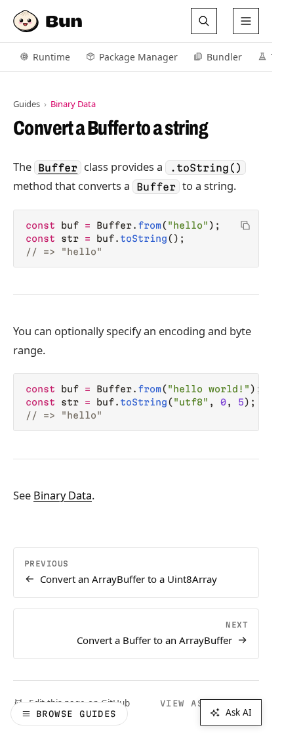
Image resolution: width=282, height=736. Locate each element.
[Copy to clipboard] (245, 225)
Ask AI (239, 712)
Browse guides (76, 713)
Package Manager (138, 57)
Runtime (51, 57)
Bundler (224, 57)
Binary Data (62, 495)
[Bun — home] (49, 21)
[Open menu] (246, 21)
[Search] (204, 21)
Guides (26, 104)
